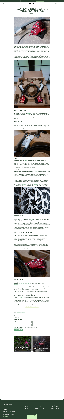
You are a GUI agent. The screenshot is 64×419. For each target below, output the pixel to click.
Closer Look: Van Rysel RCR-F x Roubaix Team (22, 348)
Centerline (24, 184)
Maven (18, 55)
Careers (39, 412)
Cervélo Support (54, 410)
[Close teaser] (36, 414)
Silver (23, 283)
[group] (32, 1)
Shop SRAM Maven (32, 307)
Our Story (26, 405)
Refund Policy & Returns (54, 406)
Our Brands (39, 405)
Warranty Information (39, 408)
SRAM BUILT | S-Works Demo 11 (41, 348)
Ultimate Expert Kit (31, 298)
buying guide (18, 312)
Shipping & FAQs (54, 405)
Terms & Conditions (54, 408)
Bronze (20, 283)
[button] (58, 3)
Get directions (6, 416)
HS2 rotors (35, 184)
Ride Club (26, 408)
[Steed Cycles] (32, 3)
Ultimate (28, 283)
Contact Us (26, 406)
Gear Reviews (22, 312)
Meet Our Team (26, 410)
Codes (25, 47)
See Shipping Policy (40, 0)
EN (55, 3)
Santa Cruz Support (54, 412)
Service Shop (39, 406)
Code (40, 162)
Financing (40, 410)
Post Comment (18, 329)
